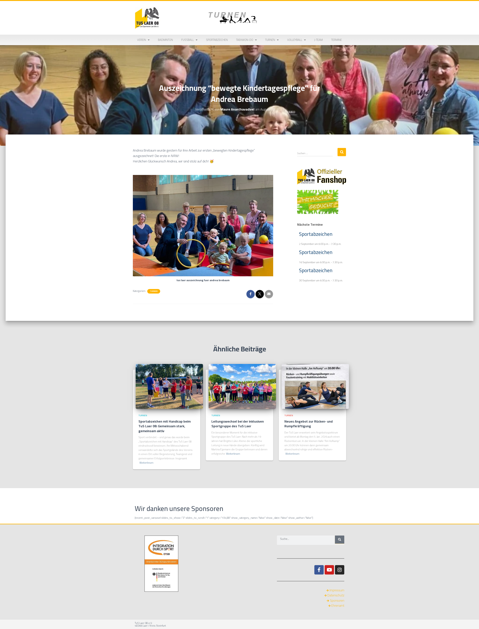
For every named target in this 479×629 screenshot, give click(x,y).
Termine (336, 40)
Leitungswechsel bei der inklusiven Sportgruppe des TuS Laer (237, 423)
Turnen (270, 40)
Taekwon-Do (244, 40)
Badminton (165, 40)
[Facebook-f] (319, 569)
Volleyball (294, 40)
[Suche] (339, 540)
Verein (141, 40)
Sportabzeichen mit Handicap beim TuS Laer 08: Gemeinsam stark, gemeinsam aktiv (164, 426)
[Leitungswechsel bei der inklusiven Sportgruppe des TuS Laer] (242, 386)
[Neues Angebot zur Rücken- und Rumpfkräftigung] (315, 386)
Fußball (187, 40)
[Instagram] (339, 569)
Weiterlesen (146, 463)
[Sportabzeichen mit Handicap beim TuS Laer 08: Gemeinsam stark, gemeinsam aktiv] (169, 386)
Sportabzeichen (217, 40)
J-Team (318, 40)
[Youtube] (329, 569)
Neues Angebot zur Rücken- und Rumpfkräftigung (308, 423)
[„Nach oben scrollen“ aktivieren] (471, 621)
